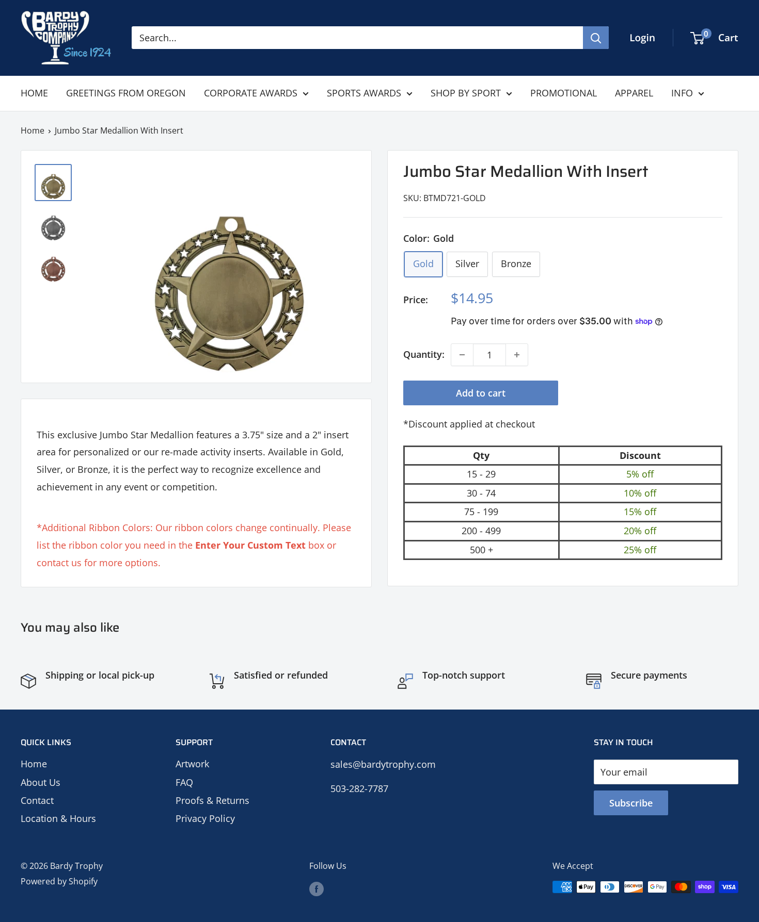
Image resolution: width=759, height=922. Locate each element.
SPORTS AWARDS (364, 93)
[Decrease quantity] (462, 355)
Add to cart (480, 393)
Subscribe (631, 803)
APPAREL (634, 93)
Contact (37, 800)
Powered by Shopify (59, 881)
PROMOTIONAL (563, 93)
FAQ (184, 782)
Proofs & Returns (212, 800)
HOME (34, 93)
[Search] (596, 37)
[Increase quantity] (517, 355)
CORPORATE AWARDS (250, 93)
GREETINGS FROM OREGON (126, 93)
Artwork (192, 764)
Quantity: (424, 354)
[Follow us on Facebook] (316, 888)
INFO (682, 93)
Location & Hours (58, 818)
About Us (40, 782)
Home (32, 130)
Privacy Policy (205, 818)
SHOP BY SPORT (466, 93)
